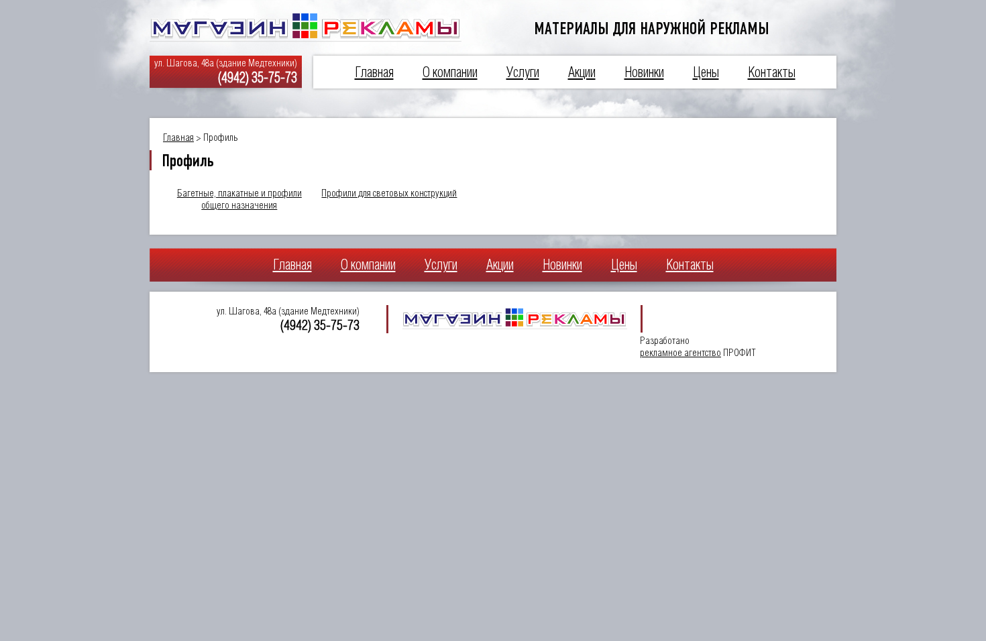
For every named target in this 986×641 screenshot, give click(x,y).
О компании (450, 72)
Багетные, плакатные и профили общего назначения (239, 199)
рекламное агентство (680, 352)
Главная (374, 72)
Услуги (522, 72)
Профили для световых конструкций (389, 192)
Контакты (772, 72)
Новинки (644, 72)
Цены (706, 72)
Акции (582, 72)
